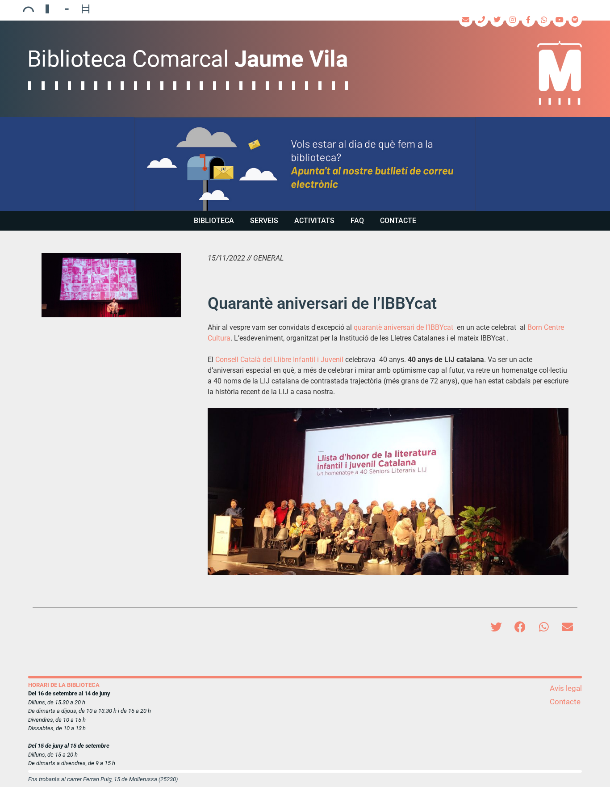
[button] (305, 164)
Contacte (398, 220)
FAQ (357, 220)
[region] (305, 164)
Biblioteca (214, 220)
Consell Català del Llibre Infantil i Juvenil (279, 359)
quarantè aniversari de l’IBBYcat (403, 327)
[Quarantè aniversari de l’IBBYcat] (111, 285)
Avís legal (566, 688)
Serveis (264, 220)
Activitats (314, 220)
